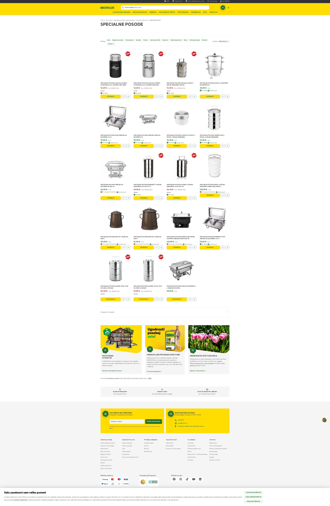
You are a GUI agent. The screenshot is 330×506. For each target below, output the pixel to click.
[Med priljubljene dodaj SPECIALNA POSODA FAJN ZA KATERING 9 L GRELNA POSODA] (190, 299)
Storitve (146, 445)
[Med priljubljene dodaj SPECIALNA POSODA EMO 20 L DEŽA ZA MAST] (157, 247)
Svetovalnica (183, 12)
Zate (205, 12)
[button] (206, 41)
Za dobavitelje (192, 457)
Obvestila (213, 12)
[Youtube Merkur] (193, 479)
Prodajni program (149, 443)
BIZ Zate (146, 448)
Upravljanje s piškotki (106, 460)
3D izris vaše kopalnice (215, 445)
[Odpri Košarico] (223, 7)
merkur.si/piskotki (20, 500)
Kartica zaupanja (127, 445)
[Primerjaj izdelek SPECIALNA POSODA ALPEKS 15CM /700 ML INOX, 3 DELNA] (128, 299)
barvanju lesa (199, 363)
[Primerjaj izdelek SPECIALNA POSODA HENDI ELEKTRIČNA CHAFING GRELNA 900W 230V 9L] (194, 247)
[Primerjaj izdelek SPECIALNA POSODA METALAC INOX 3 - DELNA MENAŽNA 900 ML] (194, 96)
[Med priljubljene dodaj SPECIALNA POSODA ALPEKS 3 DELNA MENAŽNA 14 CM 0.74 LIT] (190, 198)
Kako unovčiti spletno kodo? (130, 457)
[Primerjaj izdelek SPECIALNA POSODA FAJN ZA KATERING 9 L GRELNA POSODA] (194, 299)
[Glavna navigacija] (228, 7)
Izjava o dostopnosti (106, 468)
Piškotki (103, 462)
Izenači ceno (162, 391)
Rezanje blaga (213, 451)
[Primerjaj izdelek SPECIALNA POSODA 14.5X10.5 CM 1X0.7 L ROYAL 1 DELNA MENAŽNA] (194, 146)
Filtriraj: (103, 41)
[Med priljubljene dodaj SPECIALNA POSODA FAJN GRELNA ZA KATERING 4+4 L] (123, 146)
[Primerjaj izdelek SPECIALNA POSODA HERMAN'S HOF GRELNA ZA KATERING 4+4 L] (227, 247)
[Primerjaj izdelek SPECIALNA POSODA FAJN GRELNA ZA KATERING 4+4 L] (128, 146)
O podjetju (191, 443)
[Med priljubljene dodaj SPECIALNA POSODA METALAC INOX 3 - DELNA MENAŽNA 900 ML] (190, 96)
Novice (190, 451)
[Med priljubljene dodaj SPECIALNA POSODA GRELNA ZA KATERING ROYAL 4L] (123, 198)
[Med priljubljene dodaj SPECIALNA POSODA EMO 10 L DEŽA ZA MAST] (123, 247)
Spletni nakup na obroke (207, 391)
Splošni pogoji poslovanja (108, 443)
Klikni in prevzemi (120, 391)
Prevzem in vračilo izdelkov (173, 448)
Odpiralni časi (170, 443)
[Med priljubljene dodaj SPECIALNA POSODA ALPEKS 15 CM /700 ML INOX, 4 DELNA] (157, 299)
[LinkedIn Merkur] (200, 479)
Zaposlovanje (191, 445)
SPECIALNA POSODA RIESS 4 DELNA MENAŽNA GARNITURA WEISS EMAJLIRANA (212, 186)
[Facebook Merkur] (174, 479)
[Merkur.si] (107, 8)
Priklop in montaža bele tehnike (218, 448)
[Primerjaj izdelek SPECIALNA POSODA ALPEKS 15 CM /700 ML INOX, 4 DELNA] (161, 299)
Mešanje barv (213, 443)
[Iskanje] (123, 7)
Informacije (196, 12)
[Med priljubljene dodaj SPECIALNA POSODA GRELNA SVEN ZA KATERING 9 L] (157, 146)
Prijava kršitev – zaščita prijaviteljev (198, 454)
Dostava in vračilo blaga (107, 445)
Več (149, 378)
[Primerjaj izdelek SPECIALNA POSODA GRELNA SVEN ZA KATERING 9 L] (161, 146)
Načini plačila (104, 448)
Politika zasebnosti (106, 465)
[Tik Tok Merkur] (187, 479)
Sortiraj (215, 41)
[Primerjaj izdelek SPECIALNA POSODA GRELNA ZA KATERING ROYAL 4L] (128, 198)
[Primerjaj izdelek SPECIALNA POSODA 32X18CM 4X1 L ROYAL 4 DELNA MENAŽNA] (227, 146)
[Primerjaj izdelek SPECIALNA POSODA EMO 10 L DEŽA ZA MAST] (128, 247)
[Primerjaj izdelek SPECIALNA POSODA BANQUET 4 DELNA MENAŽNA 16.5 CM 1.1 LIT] (161, 198)
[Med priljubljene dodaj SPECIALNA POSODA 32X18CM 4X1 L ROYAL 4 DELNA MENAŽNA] (223, 146)
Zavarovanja (125, 454)
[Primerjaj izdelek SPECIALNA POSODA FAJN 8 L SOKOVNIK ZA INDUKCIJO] (227, 96)
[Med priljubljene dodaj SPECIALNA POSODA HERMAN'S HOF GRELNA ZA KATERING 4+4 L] (223, 247)
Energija (153, 12)
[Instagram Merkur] (181, 479)
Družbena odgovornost (194, 448)
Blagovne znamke (106, 454)
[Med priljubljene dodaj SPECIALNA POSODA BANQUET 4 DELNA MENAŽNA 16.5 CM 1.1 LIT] (157, 198)
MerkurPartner (148, 451)
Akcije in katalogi (140, 12)
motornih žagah (209, 363)
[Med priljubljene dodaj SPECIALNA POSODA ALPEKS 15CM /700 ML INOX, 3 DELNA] (123, 299)
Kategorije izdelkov (122, 12)
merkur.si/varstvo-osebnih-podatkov (41, 500)
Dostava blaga (213, 454)
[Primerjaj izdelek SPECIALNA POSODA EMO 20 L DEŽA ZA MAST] (161, 247)
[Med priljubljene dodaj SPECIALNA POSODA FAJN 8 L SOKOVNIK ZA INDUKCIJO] (223, 96)
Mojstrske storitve (167, 12)
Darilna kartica (126, 451)
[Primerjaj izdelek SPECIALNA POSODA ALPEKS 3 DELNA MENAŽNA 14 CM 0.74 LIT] (194, 198)
